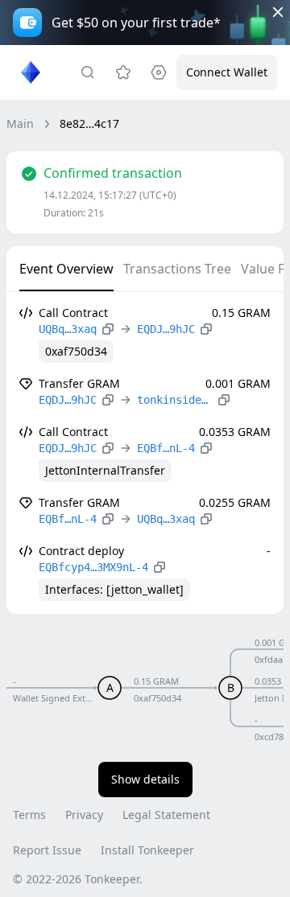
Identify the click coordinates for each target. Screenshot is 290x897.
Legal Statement (166, 814)
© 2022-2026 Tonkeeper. (78, 879)
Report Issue (47, 850)
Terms (29, 814)
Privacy (84, 814)
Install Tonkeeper (147, 850)
